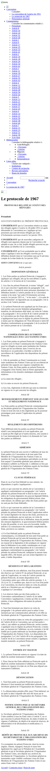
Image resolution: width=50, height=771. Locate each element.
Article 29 (16, 104)
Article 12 (16, 85)
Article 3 (15, 69)
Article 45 (16, 109)
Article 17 (16, 45)
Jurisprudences (23, 159)
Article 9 (15, 42)
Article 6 (15, 111)
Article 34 (16, 64)
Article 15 (16, 128)
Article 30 (16, 118)
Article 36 (16, 92)
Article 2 (15, 54)
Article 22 (16, 116)
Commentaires (12, 21)
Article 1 (15, 40)
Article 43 (16, 80)
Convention (11, 9)
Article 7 (15, 125)
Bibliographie (12, 140)
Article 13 (16, 99)
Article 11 (16, 71)
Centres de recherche (20, 168)
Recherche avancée (37, 180)
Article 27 (16, 76)
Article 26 (16, 61)
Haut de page (29, 768)
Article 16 (16, 31)
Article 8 (15, 28)
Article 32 (16, 35)
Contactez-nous (15, 768)
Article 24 (16, 33)
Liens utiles (11, 161)
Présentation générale (21, 19)
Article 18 (16, 59)
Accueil (9, 177)
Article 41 (16, 52)
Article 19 (16, 73)
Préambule (16, 26)
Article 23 (16, 130)
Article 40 (16, 38)
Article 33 (16, 50)
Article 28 (16, 90)
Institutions (16, 166)
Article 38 (16, 121)
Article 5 (15, 97)
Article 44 (16, 95)
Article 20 (16, 88)
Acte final (16, 137)
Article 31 (16, 133)
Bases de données (19, 173)
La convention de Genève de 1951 (26, 14)
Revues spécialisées (20, 171)
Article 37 (16, 107)
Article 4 (15, 83)
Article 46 (16, 123)
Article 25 (16, 47)
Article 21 (16, 102)
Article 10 (16, 57)
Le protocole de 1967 (21, 16)
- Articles (21, 149)
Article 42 (16, 66)
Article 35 (16, 78)
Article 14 (16, 114)
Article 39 (16, 135)
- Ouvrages (21, 147)
